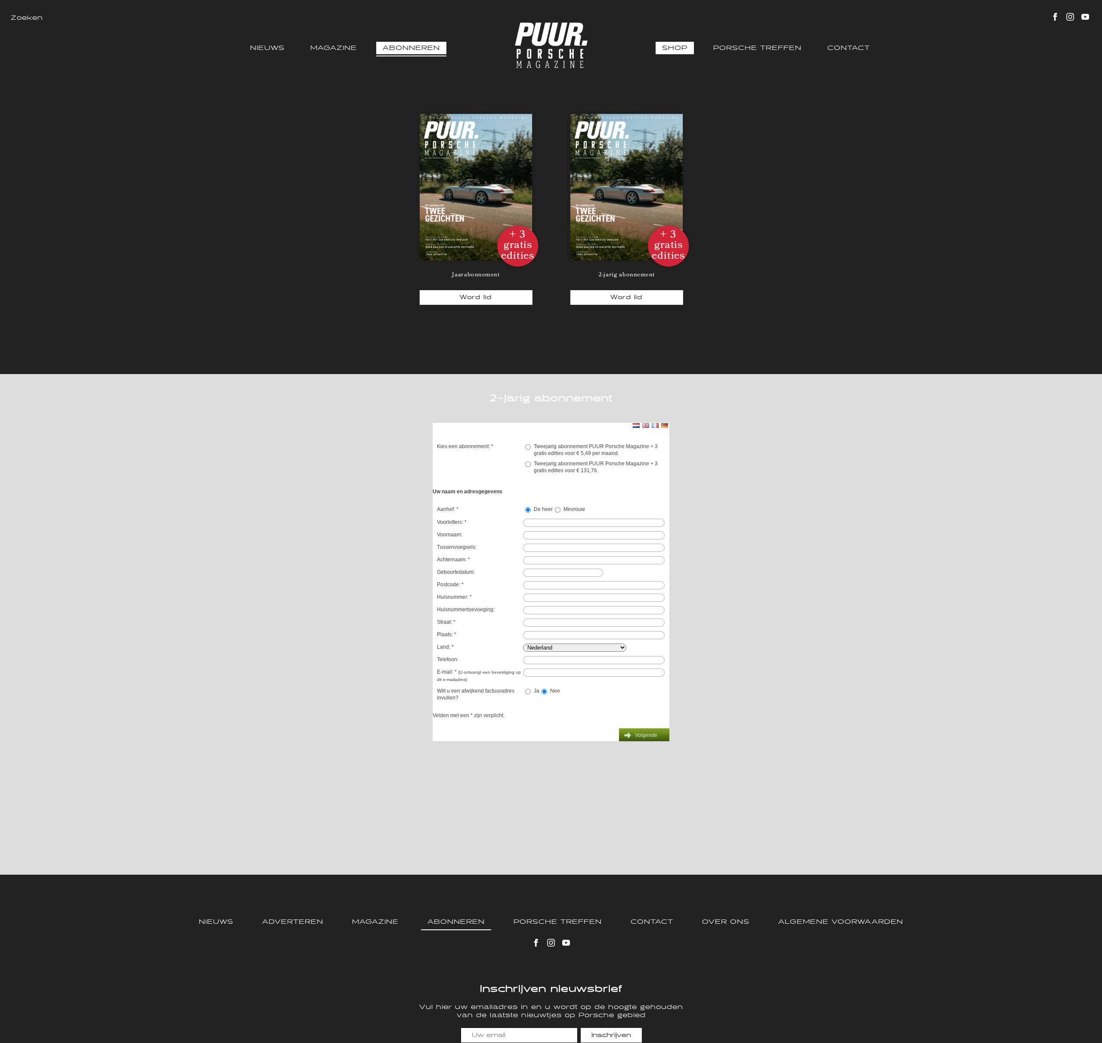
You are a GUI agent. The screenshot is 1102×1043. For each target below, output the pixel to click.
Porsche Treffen (757, 48)
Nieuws (267, 48)
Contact (848, 48)
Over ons (725, 922)
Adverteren (292, 922)
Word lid (476, 297)
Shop (674, 48)
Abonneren (411, 48)
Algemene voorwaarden (840, 922)
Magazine (333, 48)
